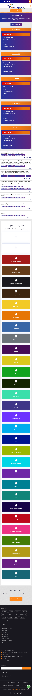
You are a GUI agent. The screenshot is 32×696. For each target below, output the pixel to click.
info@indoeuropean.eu (8, 658)
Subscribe (26, 668)
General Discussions (9, 46)
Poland (10, 617)
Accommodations (8, 42)
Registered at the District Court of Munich (13, 656)
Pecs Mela (16, 128)
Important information (9, 39)
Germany (4, 611)
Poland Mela (14, 188)
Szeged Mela (16, 103)
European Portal (16, 10)
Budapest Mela (16, 54)
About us (19, 682)
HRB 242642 (6, 654)
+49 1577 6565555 (7, 660)
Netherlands (23, 614)
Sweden (22, 617)
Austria (11, 611)
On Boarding (7, 34)
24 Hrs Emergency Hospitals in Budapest (10, 194)
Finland (10, 614)
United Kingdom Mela (6, 188)
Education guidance (7, 640)
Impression (18, 685)
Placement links (6, 642)
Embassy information (7, 628)
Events (13, 682)
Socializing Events (8, 37)
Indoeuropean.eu (16, 689)
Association (5, 630)
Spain (16, 617)
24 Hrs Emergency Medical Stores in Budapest (12, 203)
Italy (16, 614)
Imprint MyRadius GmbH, (9, 650)
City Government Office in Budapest (9, 212)
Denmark (18, 611)
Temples (4, 632)
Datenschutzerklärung (8, 685)
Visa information (6, 638)
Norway (4, 617)
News (5, 44)
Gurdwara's (5, 634)
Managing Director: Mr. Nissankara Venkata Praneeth (15, 652)
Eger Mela (16, 78)
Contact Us (26, 685)
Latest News (6, 682)
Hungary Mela (16, 29)
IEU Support (5, 636)
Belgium (25, 611)
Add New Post (16, 24)
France (3, 614)
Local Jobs (28, 176)
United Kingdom (18, 186)
